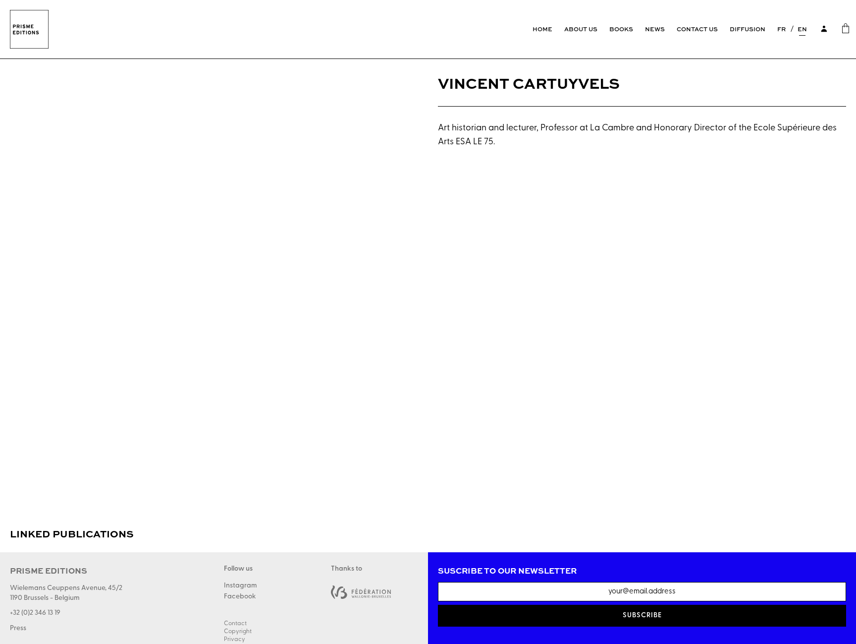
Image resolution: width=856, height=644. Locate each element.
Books (621, 29)
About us (580, 29)
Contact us (697, 29)
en (802, 29)
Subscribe (642, 615)
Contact (235, 624)
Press (18, 628)
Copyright (238, 632)
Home (542, 29)
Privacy (234, 640)
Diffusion (747, 29)
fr (781, 29)
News (655, 29)
